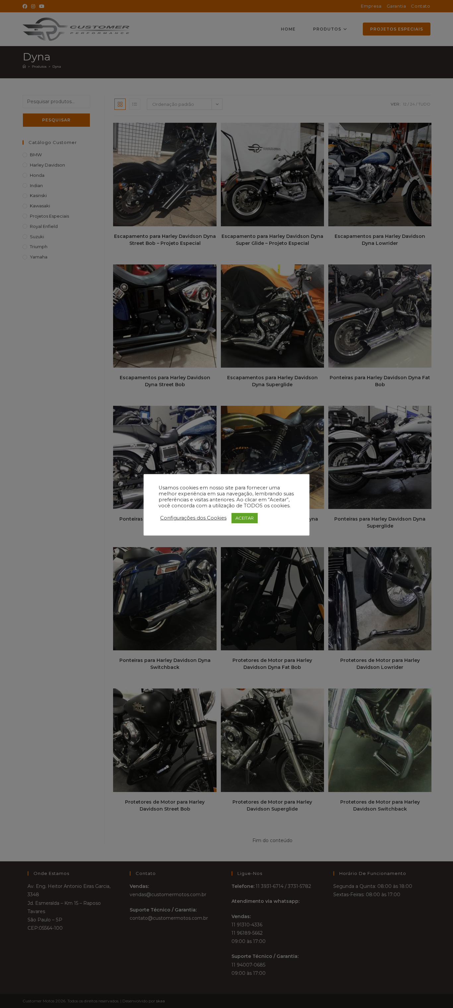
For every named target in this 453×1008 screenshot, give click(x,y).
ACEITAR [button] (244, 518)
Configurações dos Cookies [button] (193, 518)
